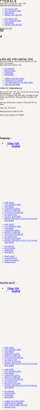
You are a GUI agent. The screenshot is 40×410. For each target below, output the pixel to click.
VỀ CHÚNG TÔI (10, 9)
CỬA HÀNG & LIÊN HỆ (13, 213)
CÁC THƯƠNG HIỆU (12, 11)
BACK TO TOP (6, 28)
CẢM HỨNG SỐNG (12, 209)
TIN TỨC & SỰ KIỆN (12, 217)
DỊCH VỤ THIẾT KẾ (12, 211)
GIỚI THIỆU (9, 203)
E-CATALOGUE (10, 215)
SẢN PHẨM (9, 13)
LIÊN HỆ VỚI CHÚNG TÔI (10, 5)
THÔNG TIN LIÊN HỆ (13, 15)
